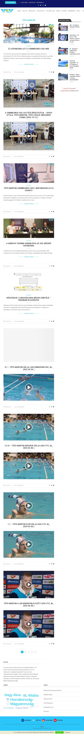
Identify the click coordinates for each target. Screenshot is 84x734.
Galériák (64, 11)
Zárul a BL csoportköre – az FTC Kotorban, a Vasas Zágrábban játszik (74, 64)
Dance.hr (46, 711)
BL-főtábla (31, 695)
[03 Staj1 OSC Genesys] (29, 122)
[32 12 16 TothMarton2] (29, 453)
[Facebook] (38, 5)
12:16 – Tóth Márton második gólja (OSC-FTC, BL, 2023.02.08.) (29, 447)
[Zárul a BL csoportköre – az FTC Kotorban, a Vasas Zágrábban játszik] (63, 63)
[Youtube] (45, 5)
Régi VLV (25, 11)
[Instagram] (42, 5)
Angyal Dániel (21, 708)
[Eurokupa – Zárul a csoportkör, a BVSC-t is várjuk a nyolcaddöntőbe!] (63, 77)
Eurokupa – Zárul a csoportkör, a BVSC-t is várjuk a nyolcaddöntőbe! (75, 77)
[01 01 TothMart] (29, 374)
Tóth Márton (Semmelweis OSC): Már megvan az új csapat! (29, 189)
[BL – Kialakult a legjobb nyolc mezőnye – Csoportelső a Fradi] (63, 51)
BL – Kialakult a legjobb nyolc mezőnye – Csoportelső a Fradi (75, 51)
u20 (8, 705)
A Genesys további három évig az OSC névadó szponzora (28, 244)
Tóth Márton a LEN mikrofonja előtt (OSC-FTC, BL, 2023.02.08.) (29, 604)
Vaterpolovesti (48, 699)
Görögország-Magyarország (34, 706)
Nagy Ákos (13, 695)
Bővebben (67, 732)
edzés (31, 707)
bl (8, 699)
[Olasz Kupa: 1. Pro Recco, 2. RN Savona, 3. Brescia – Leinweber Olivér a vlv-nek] (63, 37)
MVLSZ (78, 11)
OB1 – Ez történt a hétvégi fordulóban (74, 26)
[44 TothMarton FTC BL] (29, 611)
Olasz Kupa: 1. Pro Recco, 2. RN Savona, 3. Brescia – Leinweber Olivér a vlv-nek (75, 38)
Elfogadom (59, 732)
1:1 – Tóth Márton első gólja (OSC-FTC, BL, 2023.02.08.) (29, 525)
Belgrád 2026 (51, 11)
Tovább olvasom (28, 64)
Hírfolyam (32, 11)
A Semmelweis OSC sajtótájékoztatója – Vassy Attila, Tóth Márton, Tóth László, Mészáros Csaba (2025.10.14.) (28, 115)
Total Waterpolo (48, 703)
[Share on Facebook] (51, 72)
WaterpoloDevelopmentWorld (52, 690)
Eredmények (71, 11)
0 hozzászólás (20, 72)
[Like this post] (49, 72)
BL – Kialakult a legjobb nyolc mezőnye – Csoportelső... (37, 2)
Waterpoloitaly (48, 694)
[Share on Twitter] (53, 72)
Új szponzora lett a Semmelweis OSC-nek (28, 49)
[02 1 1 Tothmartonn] (29, 531)
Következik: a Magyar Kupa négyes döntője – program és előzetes (29, 299)
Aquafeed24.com (49, 707)
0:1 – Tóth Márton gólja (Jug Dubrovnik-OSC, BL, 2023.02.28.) (29, 368)
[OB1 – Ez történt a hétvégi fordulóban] (63, 27)
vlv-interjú (9, 708)
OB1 (7, 701)
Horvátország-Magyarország (22, 701)
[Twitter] (40, 5)
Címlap (19, 11)
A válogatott (40, 11)
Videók (58, 11)
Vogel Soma (8, 703)
